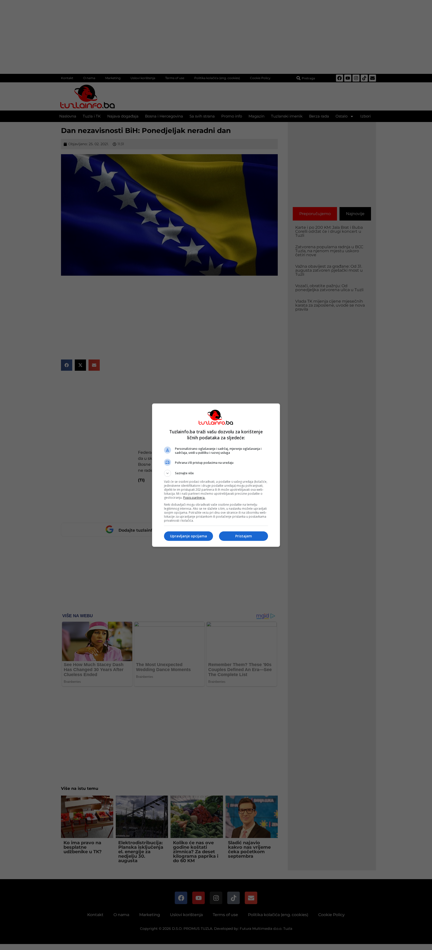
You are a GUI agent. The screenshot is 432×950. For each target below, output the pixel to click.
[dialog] (216, 475)
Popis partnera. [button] (194, 497)
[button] (216, 473)
